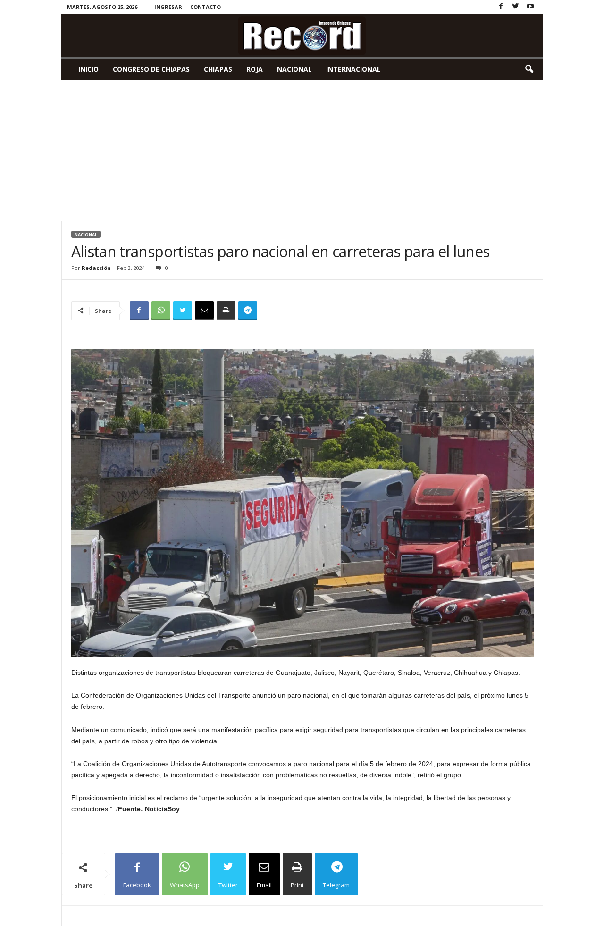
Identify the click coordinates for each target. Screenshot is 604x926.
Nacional (294, 69)
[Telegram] (247, 310)
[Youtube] (530, 7)
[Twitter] (515, 7)
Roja (254, 69)
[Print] (226, 310)
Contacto (205, 6)
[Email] (204, 310)
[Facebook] (501, 7)
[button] (529, 69)
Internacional (353, 69)
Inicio (88, 69)
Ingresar (168, 6)
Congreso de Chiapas (151, 69)
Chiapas (218, 69)
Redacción (96, 267)
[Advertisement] (302, 150)
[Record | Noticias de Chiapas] (302, 35)
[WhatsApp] (160, 310)
